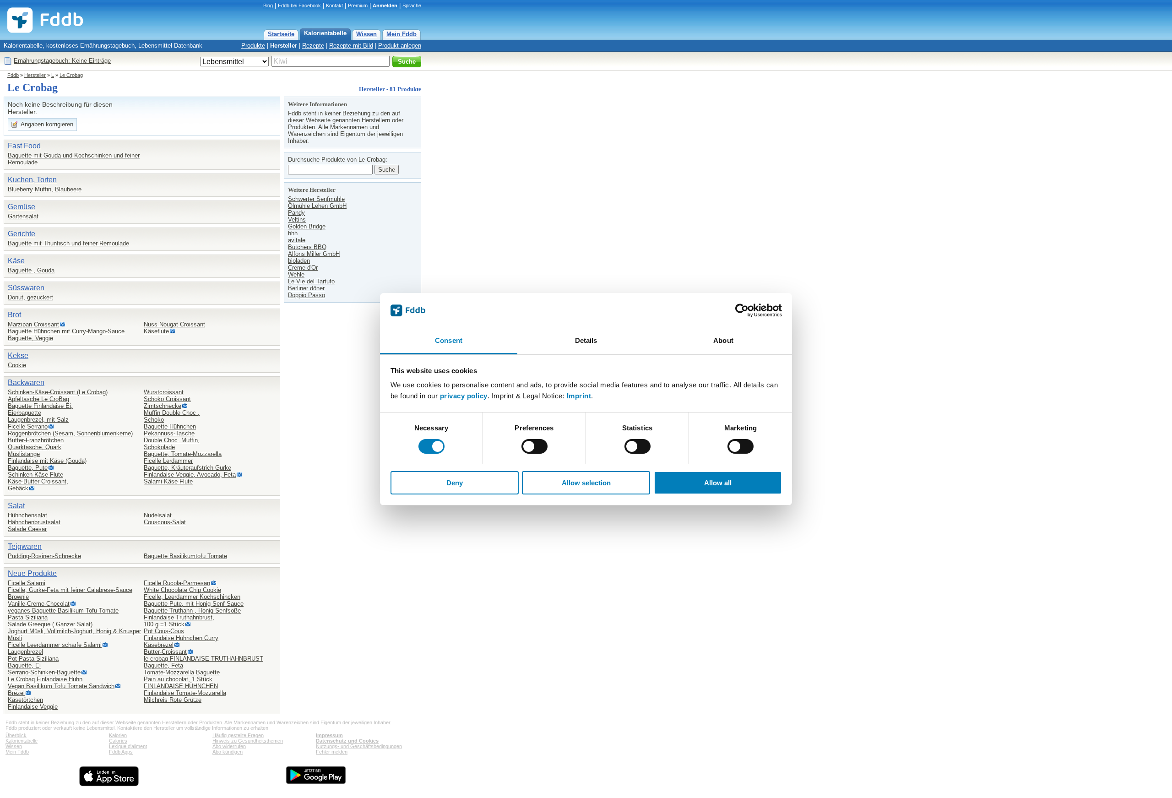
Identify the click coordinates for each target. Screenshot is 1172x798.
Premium (358, 5)
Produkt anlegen (399, 45)
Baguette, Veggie (30, 338)
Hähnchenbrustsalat (34, 522)
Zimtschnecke (162, 405)
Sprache (411, 5)
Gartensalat (23, 216)
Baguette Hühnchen (170, 426)
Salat (16, 506)
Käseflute (156, 331)
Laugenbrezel (25, 651)
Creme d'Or (303, 267)
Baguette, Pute (28, 467)
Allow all (718, 483)
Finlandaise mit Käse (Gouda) (47, 460)
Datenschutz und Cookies (347, 741)
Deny (454, 483)
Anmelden (385, 5)
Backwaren (26, 382)
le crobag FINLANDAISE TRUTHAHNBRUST (203, 658)
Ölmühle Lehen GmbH (317, 205)
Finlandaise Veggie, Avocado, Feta (190, 474)
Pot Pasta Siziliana (33, 658)
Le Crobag (71, 75)
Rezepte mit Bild (351, 45)
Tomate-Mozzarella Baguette (182, 672)
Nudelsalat (158, 515)
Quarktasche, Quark (34, 447)
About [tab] (723, 340)
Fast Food (24, 146)
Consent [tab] (448, 340)
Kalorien (118, 735)
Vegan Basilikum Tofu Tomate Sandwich (61, 686)
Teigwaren (25, 546)
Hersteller (283, 45)
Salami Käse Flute (168, 481)
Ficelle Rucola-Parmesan (177, 583)
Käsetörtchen (25, 699)
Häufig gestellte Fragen (238, 735)
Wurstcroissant (164, 392)
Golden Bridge (307, 226)
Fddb (13, 75)
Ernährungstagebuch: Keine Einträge (62, 60)
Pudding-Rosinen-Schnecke (44, 556)
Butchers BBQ (307, 247)
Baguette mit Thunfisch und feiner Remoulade (68, 243)
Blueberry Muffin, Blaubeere (44, 189)
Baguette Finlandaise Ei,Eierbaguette (40, 409)
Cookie (17, 365)
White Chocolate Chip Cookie (182, 589)
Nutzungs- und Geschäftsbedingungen (359, 746)
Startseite (281, 34)
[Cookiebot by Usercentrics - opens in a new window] (742, 310)
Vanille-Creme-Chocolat (39, 603)
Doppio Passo (306, 295)
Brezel (16, 692)
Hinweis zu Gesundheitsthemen (247, 741)
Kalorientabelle (325, 33)
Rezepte (313, 45)
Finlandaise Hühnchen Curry (181, 638)
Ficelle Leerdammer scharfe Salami (55, 644)
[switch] (534, 446)
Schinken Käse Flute (35, 474)
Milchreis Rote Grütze (172, 699)
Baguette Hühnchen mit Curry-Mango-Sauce (66, 331)
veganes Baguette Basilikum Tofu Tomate (63, 610)
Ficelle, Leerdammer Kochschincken (192, 596)
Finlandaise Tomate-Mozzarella (185, 692)
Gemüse (21, 207)
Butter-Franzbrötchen (36, 440)
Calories (118, 741)
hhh (293, 233)
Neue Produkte (32, 573)
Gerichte (21, 234)
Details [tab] (586, 340)
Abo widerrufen (229, 746)
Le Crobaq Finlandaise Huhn (45, 679)
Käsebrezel (159, 644)
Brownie (18, 596)
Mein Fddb (401, 34)
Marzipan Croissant (33, 324)
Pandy (296, 212)
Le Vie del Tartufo (311, 281)
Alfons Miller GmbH (314, 253)
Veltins (297, 219)
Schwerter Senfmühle (316, 198)
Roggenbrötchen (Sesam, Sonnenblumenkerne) (70, 433)
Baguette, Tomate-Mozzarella (183, 454)
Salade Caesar (27, 529)
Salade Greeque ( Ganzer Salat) (50, 624)
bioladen (299, 260)
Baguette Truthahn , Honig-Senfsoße (192, 610)
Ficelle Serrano (28, 426)
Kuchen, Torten (32, 180)
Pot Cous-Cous (164, 631)
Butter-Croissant (165, 651)
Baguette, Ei (24, 665)
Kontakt (334, 5)
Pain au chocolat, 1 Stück (178, 679)
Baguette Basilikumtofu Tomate (185, 556)
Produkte (253, 45)
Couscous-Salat (165, 522)
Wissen (366, 34)
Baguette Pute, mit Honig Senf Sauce (194, 603)
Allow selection (586, 483)
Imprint (579, 396)
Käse (16, 261)
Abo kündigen (227, 752)
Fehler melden (331, 752)
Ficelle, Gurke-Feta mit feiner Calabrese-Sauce (70, 589)
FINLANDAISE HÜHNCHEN (181, 686)
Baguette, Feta (163, 665)
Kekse (18, 355)
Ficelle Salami (26, 583)
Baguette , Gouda (31, 270)
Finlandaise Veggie (33, 706)
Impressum (329, 735)
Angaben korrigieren (47, 124)
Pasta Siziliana (28, 617)
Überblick (16, 735)
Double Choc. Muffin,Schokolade (172, 444)
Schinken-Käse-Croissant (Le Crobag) (58, 392)
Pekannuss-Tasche (169, 433)
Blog (268, 5)
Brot (14, 315)
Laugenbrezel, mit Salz (38, 419)
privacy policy (464, 396)
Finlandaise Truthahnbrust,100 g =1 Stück (179, 621)
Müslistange (24, 454)
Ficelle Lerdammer (168, 460)
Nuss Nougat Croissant (174, 324)
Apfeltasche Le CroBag (38, 399)
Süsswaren (26, 288)
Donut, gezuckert (30, 297)
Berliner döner (306, 288)
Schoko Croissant (167, 399)
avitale (296, 240)
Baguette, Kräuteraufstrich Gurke (187, 467)
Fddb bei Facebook (299, 5)
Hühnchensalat (27, 515)
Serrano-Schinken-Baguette (44, 672)
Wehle (296, 274)
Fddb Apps (121, 752)
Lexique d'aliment (128, 746)
